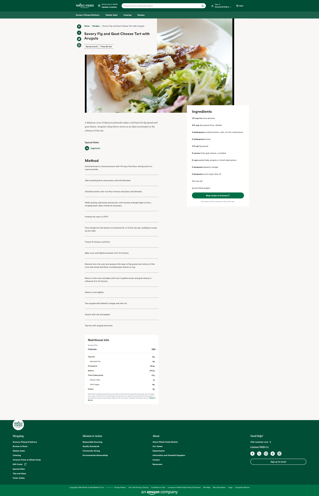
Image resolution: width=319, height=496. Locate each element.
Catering (17, 455)
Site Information (219, 487)
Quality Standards (91, 446)
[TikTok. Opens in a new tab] (273, 453)
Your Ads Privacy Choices (138, 487)
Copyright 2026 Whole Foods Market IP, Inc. (86, 487)
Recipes (96, 26)
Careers (156, 459)
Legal (230, 487)
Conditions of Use (158, 487)
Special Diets (19, 469)
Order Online (19, 478)
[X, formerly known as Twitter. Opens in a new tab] (259, 453)
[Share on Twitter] (79, 39)
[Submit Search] (203, 5)
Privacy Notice (120, 487)
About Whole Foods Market (165, 442)
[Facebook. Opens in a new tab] (252, 453)
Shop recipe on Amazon (217, 195)
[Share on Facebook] (79, 33)
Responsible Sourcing (92, 442)
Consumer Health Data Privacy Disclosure (184, 487)
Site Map (206, 487)
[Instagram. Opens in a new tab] (266, 453)
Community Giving (91, 450)
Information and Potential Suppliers (169, 455)
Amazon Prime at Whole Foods (27, 459)
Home (87, 26)
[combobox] (160, 5)
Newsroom (157, 464)
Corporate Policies (242, 487)
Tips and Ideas (19, 473)
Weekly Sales (19, 450)
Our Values (157, 446)
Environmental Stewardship (95, 455)
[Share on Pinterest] (79, 26)
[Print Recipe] (79, 45)
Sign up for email (278, 461)
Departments (159, 450)
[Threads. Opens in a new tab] (279, 453)
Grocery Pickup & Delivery (25, 442)
